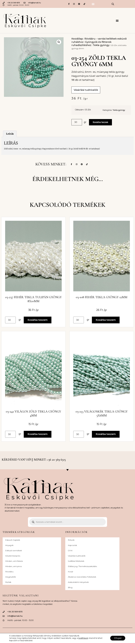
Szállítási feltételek (76, 561)
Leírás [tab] (10, 133)
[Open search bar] (113, 4)
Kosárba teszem (100, 122)
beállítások (83, 638)
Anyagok (9, 545)
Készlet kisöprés (12, 556)
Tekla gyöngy (101, 45)
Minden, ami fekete (14, 561)
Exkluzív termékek (13, 550)
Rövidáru (9, 571)
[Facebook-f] (68, 3)
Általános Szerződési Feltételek (82, 577)
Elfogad (117, 638)
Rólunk (71, 540)
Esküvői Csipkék (12, 540)
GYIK (70, 550)
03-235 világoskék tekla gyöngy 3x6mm (102, 413)
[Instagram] (74, 3)
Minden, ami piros (13, 566)
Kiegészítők (10, 577)
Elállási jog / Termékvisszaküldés (82, 566)
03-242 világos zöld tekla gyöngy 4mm (33, 413)
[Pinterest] (79, 3)
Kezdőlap (77, 38)
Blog (70, 587)
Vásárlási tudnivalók (76, 556)
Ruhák (8, 582)
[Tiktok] (84, 3)
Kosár (70, 571)
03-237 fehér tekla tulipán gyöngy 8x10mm (33, 299)
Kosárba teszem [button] (38, 319)
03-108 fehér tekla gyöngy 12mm (101, 297)
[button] (93, 4)
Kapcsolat (72, 545)
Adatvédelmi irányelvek (78, 582)
